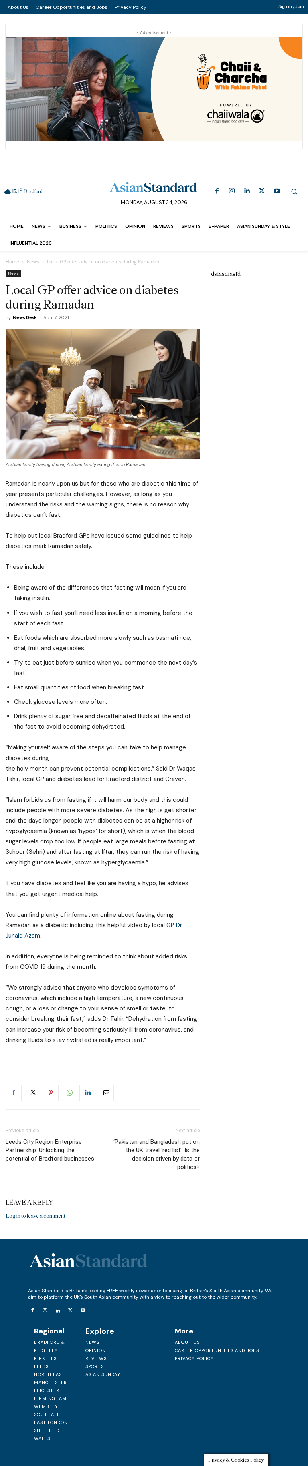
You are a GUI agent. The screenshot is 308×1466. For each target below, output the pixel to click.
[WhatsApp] (69, 1093)
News (33, 261)
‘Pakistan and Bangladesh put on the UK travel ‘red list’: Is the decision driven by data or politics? (156, 1154)
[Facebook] (216, 191)
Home (12, 261)
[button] (294, 191)
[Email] (106, 1093)
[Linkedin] (246, 191)
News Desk (25, 317)
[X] (261, 191)
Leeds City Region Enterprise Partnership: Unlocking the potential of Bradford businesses (50, 1150)
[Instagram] (232, 191)
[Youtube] (276, 191)
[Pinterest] (51, 1093)
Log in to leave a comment (35, 1216)
